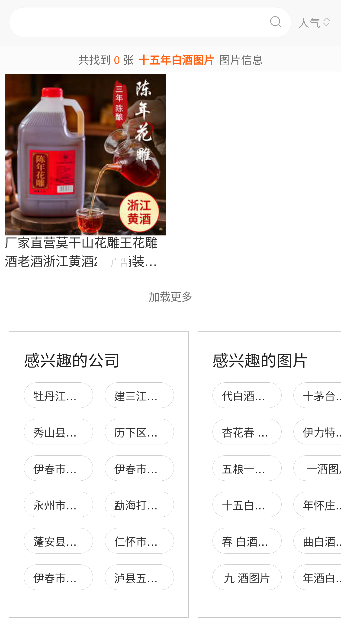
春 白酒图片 (250, 541)
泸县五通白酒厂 (152, 577)
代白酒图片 (249, 395)
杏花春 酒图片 (256, 432)
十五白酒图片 (254, 504)
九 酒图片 (247, 577)
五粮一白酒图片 (260, 468)
